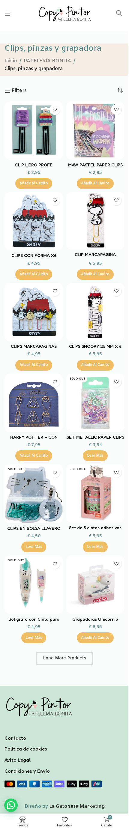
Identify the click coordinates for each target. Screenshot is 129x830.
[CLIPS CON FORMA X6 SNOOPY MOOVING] (33, 221)
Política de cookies (25, 749)
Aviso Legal (17, 760)
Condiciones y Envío (27, 771)
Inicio (10, 61)
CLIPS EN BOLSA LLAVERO (33, 528)
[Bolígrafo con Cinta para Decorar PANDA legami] (33, 584)
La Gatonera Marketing (77, 806)
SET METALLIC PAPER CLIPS (95, 437)
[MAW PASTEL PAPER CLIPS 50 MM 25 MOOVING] (95, 130)
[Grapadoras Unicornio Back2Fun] (95, 584)
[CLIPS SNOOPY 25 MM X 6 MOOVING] (95, 312)
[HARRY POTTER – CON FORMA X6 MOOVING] (33, 403)
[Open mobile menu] (8, 14)
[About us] (64, 730)
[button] (119, 15)
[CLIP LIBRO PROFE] (33, 130)
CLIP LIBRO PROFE (33, 164)
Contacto (15, 738)
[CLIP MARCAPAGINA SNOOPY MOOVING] (95, 220)
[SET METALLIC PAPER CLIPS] (95, 403)
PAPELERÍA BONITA (47, 61)
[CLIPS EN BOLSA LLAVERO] (33, 493)
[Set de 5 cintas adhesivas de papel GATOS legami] (95, 493)
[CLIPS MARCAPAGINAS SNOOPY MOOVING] (33, 312)
